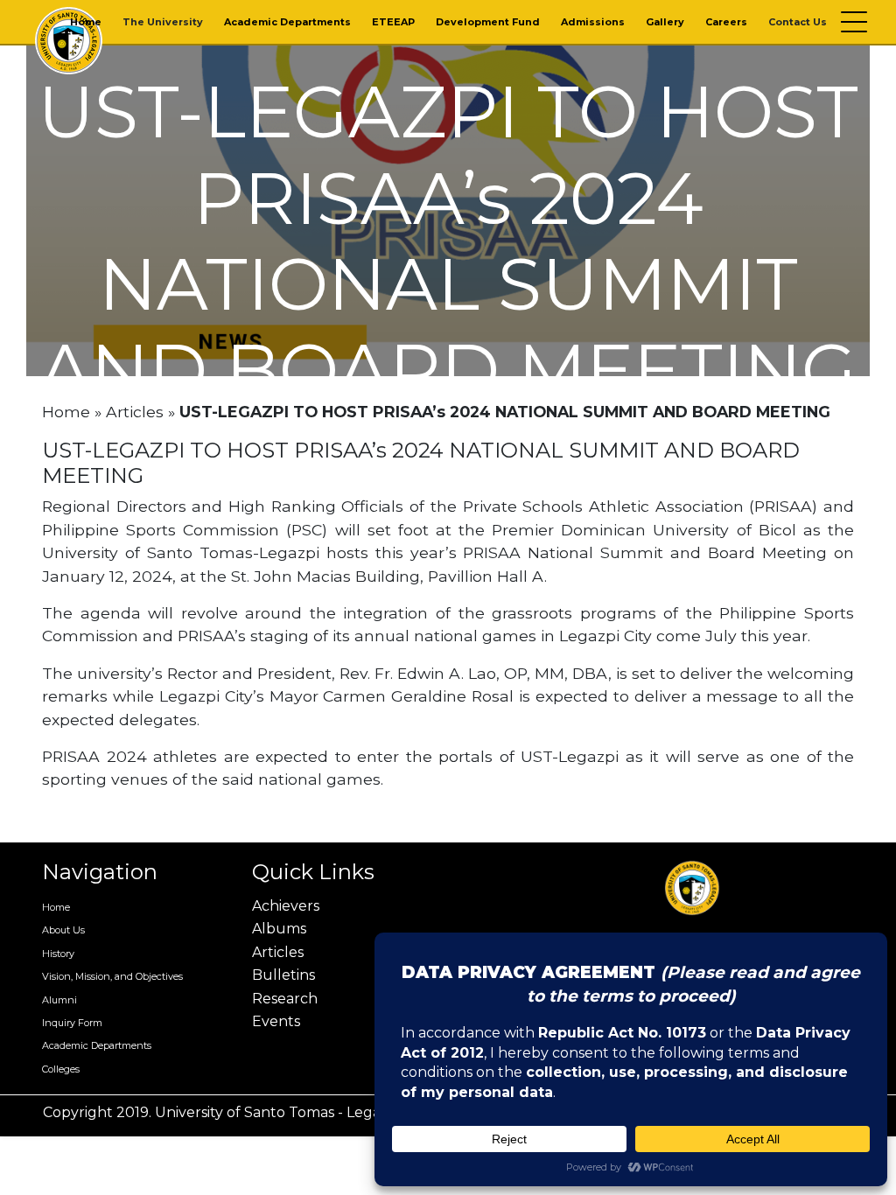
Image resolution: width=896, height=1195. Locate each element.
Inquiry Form (72, 1023)
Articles (135, 411)
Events (276, 1021)
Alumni (59, 1000)
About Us (63, 930)
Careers (726, 22)
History (58, 953)
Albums (279, 928)
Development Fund (488, 22)
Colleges (61, 1069)
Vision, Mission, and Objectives (112, 976)
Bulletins (283, 975)
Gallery (665, 22)
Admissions (593, 22)
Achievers (285, 906)
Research (285, 998)
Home (86, 22)
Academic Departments (287, 22)
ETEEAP (393, 22)
